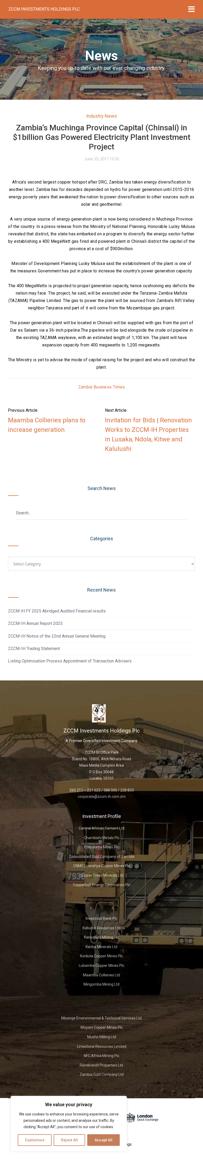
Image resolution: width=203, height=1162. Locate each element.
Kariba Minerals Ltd (101, 947)
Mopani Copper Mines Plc (102, 1027)
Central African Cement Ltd (101, 828)
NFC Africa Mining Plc (101, 1056)
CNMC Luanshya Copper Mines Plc (101, 866)
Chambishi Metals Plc (101, 838)
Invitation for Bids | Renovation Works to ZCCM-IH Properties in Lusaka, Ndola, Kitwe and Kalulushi (148, 434)
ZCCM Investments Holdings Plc (44, 9)
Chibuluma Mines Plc (101, 847)
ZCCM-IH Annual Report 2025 (35, 623)
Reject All (69, 1140)
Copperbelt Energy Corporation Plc (101, 885)
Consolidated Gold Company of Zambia (101, 856)
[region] (69, 1123)
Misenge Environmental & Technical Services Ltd (101, 1018)
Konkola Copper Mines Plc (101, 956)
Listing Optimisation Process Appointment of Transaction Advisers (70, 661)
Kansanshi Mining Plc (101, 937)
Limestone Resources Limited (101, 1046)
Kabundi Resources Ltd (101, 928)
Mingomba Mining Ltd (101, 984)
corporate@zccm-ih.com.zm (102, 796)
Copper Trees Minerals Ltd (101, 875)
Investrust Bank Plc (101, 918)
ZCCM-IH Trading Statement (34, 648)
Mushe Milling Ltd (101, 1037)
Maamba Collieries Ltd (101, 975)
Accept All (104, 1140)
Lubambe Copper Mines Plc (101, 965)
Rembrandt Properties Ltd (101, 1065)
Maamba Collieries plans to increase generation (46, 425)
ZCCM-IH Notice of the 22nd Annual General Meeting (56, 636)
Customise (34, 1140)
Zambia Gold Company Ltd (102, 1074)
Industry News (101, 116)
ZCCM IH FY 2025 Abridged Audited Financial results (57, 611)
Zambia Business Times (101, 387)
